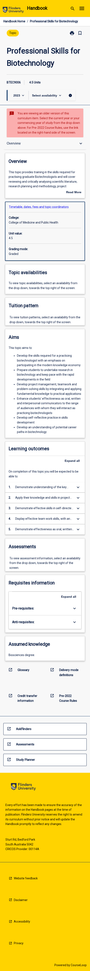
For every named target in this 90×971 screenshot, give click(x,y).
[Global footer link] (23, 787)
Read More (73, 192)
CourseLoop (79, 965)
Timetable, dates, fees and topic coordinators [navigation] (39, 207)
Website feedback (26, 878)
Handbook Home (14, 21)
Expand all (72, 460)
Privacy (18, 943)
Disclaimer (21, 900)
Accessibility (22, 921)
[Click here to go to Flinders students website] (13, 10)
